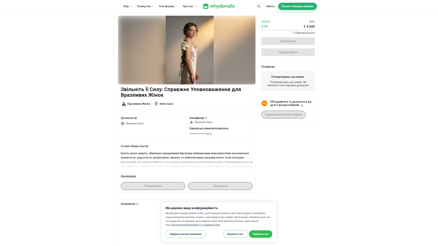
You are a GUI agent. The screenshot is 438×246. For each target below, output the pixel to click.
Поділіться (288, 41)
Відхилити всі (235, 234)
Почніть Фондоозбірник (297, 6)
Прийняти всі (260, 234)
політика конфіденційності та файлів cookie (195, 224)
